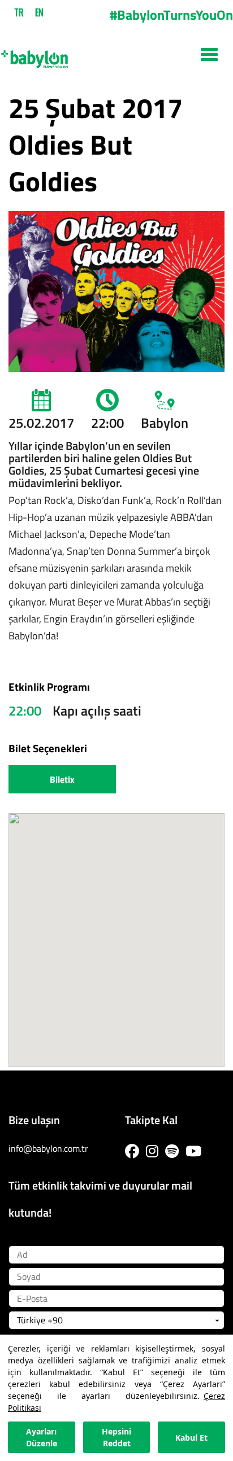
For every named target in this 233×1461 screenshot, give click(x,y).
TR (19, 12)
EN (39, 12)
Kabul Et (191, 1437)
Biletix (62, 779)
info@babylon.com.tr (48, 1148)
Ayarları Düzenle (41, 1437)
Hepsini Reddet (116, 1437)
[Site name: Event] (116, 54)
